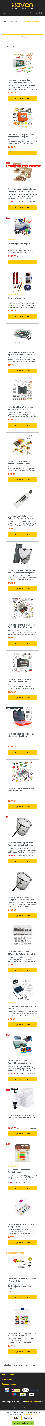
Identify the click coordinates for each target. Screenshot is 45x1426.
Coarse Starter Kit (16, 298)
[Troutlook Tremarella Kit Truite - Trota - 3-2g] (22, 1262)
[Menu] (4, 13)
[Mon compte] (35, 13)
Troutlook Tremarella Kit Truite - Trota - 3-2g (22, 1280)
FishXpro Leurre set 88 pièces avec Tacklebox (21, 789)
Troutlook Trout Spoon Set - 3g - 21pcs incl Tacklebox (22, 1334)
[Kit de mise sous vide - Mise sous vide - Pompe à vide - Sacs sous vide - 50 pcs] (22, 1098)
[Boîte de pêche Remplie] (22, 226)
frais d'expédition (32, 1402)
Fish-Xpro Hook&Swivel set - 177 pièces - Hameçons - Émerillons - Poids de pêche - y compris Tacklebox (22, 408)
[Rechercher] (30, 13)
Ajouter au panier (22, 98)
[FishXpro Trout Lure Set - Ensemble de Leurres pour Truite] (22, 63)
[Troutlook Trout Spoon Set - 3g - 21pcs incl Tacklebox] (22, 1316)
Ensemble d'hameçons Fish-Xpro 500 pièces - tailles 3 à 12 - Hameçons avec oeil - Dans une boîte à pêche (22, 353)
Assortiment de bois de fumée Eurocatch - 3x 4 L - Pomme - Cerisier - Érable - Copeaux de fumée (22, 190)
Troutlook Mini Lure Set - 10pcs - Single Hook (22, 1225)
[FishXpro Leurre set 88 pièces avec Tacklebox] (22, 771)
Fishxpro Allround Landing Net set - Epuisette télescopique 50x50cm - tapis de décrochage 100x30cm (22, 571)
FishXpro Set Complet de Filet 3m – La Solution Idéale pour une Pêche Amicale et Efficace (22, 844)
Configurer (28, 1418)
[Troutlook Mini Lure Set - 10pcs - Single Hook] (22, 1207)
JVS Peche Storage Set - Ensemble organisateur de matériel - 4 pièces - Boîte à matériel (20, 1062)
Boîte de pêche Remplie (19, 243)
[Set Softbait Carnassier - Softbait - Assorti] (22, 1153)
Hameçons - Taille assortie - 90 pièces (22, 1007)
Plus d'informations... (29, 1414)
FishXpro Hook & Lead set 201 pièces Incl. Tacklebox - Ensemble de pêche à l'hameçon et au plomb (21, 735)
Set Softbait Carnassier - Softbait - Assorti (19, 1171)
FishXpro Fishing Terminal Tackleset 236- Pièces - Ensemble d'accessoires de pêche (20, 680)
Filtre (24, 37)
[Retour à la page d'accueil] (22, 6)
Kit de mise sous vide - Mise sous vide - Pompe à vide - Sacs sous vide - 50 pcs (22, 1116)
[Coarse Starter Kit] (22, 281)
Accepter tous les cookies (23, 1423)
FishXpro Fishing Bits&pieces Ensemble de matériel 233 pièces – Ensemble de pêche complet (21, 626)
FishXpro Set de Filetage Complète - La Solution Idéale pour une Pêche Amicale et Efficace (21, 898)
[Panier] (40, 13)
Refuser (17, 1418)
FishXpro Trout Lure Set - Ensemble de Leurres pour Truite (20, 81)
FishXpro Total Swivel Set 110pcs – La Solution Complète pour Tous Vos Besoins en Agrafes (22, 953)
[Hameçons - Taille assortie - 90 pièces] (22, 989)
